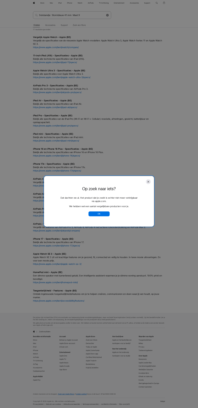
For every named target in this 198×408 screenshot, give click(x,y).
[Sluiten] (148, 182)
